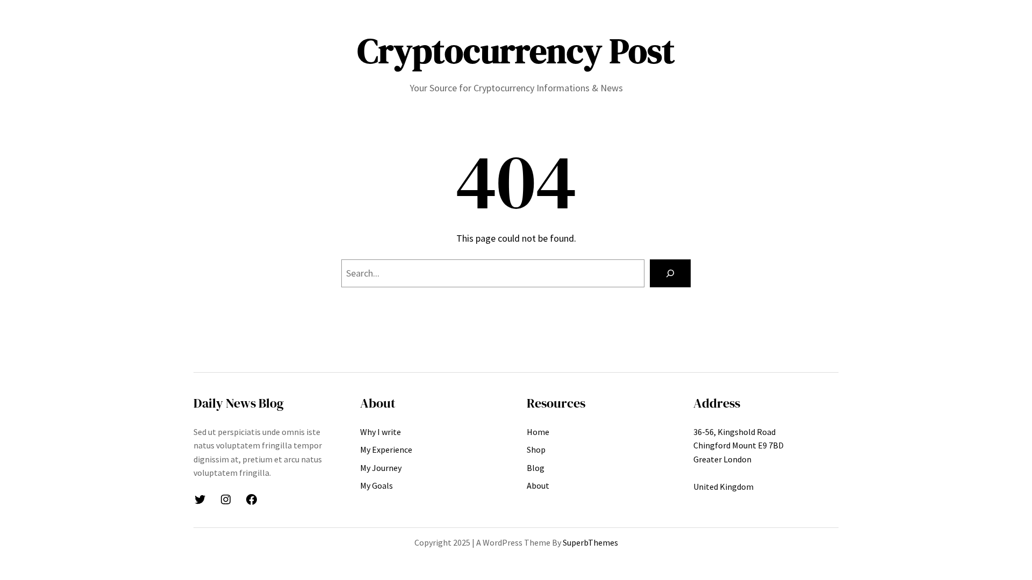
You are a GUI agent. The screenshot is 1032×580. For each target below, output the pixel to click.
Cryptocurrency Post (516, 50)
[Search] (670, 273)
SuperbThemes (590, 542)
